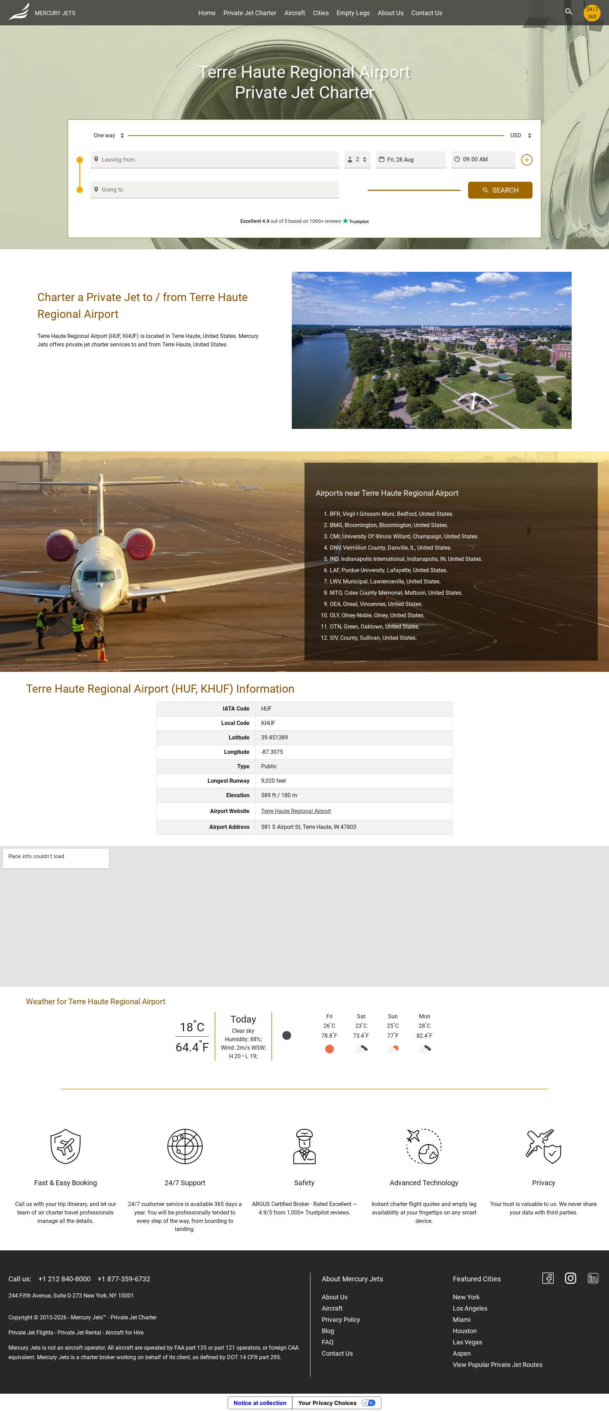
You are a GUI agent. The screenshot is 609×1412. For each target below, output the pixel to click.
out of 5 (290, 221)
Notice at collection (260, 1402)
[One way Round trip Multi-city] (102, 135)
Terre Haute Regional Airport (296, 811)
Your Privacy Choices (327, 1402)
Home (207, 13)
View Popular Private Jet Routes (497, 1364)
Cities (321, 13)
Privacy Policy (341, 1319)
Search (505, 190)
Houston (465, 1331)
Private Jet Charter (249, 13)
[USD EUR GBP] (518, 135)
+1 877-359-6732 (124, 1279)
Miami (461, 1319)
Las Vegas (467, 1342)
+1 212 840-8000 (64, 1279)
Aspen (462, 1353)
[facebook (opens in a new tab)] (548, 1279)
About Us (391, 13)
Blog (328, 1331)
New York (466, 1297)
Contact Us (426, 13)
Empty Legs (353, 13)
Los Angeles (470, 1308)
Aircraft (294, 13)
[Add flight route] (527, 159)
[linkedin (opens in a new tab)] (593, 1279)
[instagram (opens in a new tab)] (570, 1279)
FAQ (327, 1342)
